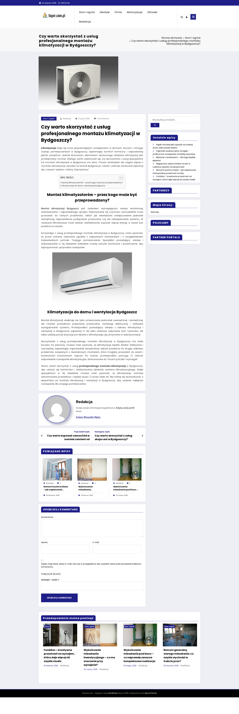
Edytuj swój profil (125, 408)
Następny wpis (102, 432)
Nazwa (44, 542)
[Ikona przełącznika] (193, 17)
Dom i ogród (87, 12)
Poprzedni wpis (82, 432)
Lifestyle (105, 12)
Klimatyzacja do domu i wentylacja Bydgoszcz (83, 185)
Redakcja (85, 21)
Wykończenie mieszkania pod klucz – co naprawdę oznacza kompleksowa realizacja (125, 488)
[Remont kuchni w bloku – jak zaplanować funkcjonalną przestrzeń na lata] (57, 469)
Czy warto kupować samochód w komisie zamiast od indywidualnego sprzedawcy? (68, 437)
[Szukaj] (182, 17)
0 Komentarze (103, 118)
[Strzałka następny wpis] (142, 436)
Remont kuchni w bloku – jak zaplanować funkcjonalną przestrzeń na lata (56, 488)
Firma (118, 12)
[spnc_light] (187, 17)
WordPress (113, 692)
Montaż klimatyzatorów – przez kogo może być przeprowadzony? (92, 182)
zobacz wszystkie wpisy (88, 417)
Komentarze (47, 517)
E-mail (96, 542)
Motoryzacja (134, 12)
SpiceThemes (151, 692)
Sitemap (155, 212)
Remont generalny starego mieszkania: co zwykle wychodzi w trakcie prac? (137, 655)
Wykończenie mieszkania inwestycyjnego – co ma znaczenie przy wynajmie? (89, 488)
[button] (120, 178)
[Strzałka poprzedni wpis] (42, 436)
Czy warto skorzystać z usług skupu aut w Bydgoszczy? (113, 437)
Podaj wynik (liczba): (51, 574)
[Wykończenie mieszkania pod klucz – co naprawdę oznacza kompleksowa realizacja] (127, 469)
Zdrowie (152, 12)
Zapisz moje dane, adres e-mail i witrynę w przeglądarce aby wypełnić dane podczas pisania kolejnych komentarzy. (91, 565)
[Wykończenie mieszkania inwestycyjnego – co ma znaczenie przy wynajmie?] (92, 469)
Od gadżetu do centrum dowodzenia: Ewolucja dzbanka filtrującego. (177, 665)
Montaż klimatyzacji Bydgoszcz (60, 208)
